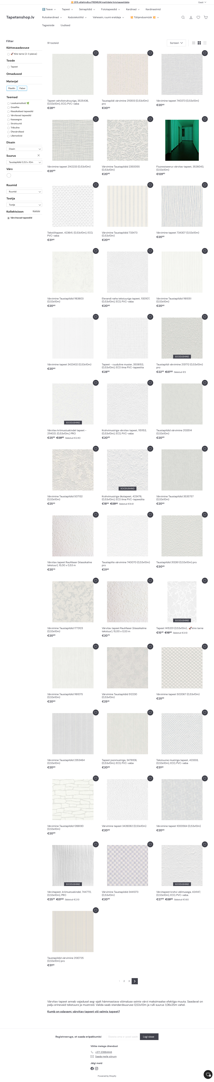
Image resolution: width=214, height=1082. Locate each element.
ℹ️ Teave (47, 9)
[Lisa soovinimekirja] (96, 53)
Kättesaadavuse (17, 48)
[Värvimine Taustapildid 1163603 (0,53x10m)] (73, 279)
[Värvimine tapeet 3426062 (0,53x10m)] (127, 804)
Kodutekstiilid (76, 17)
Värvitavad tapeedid (20, 115)
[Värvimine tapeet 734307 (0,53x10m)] (182, 211)
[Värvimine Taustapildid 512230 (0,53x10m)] (127, 674)
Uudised (65, 25)
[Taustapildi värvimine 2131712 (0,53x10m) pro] (182, 344)
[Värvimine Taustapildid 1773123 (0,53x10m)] (73, 608)
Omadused (14, 74)
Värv (9, 169)
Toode (10, 60)
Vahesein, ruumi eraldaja (107, 17)
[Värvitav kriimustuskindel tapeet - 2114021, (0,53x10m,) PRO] (73, 410)
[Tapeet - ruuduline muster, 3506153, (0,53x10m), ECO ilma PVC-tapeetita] (127, 344)
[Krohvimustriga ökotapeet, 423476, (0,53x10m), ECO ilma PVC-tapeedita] (127, 476)
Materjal (12, 81)
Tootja (10, 198)
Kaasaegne (16, 119)
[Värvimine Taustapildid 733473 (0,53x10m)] (127, 212)
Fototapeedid (109, 9)
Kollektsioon (14, 211)
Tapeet (66, 9)
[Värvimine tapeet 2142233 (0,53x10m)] (73, 145)
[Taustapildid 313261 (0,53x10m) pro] (182, 541)
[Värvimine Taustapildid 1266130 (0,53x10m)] (73, 806)
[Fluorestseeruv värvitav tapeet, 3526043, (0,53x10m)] (182, 147)
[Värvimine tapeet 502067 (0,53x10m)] (182, 672)
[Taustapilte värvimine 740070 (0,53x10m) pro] (127, 542)
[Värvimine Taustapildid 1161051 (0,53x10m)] (182, 279)
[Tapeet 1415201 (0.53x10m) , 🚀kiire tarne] (182, 606)
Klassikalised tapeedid (21, 111)
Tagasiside (48, 25)
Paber (22, 88)
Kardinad (131, 9)
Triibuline (15, 127)
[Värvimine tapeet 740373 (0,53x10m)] (182, 79)
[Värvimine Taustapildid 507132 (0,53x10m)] (73, 476)
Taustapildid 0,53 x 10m (21, 162)
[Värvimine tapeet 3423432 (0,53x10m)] (73, 343)
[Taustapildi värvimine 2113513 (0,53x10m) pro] (127, 81)
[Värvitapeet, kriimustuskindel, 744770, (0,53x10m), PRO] (73, 872)
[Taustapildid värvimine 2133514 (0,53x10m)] (182, 410)
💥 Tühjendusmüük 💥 (143, 17)
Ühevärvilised (17, 131)
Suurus (11, 156)
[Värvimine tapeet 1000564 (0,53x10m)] (182, 804)
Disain (10, 142)
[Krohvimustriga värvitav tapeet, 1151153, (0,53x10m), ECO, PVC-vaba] (127, 410)
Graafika (14, 107)
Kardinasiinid (153, 9)
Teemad (12, 97)
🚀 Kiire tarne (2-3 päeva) (23, 53)
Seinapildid (86, 9)
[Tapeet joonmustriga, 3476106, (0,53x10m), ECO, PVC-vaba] (127, 740)
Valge (9, 175)
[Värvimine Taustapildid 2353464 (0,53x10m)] (73, 740)
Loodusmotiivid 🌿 (19, 103)
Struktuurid (16, 123)
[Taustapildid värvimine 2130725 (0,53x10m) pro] (73, 938)
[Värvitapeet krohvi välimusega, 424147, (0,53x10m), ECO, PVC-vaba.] (182, 872)
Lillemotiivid (16, 135)
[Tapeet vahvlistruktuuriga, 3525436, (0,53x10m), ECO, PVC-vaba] (73, 81)
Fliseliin (11, 88)
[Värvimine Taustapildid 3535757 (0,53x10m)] (182, 476)
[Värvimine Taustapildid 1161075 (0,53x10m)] (73, 674)
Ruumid (11, 185)
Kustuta (39, 155)
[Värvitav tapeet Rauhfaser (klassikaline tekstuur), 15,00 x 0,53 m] (73, 542)
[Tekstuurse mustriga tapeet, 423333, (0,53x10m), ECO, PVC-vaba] (182, 740)
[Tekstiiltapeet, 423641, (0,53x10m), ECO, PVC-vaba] (73, 212)
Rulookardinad (50, 17)
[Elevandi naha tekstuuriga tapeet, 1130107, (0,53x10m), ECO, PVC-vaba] (127, 279)
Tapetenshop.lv (20, 17)
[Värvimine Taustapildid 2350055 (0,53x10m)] (127, 147)
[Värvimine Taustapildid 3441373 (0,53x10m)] (127, 872)
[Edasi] (135, 981)
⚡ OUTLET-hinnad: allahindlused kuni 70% (100, 2)
